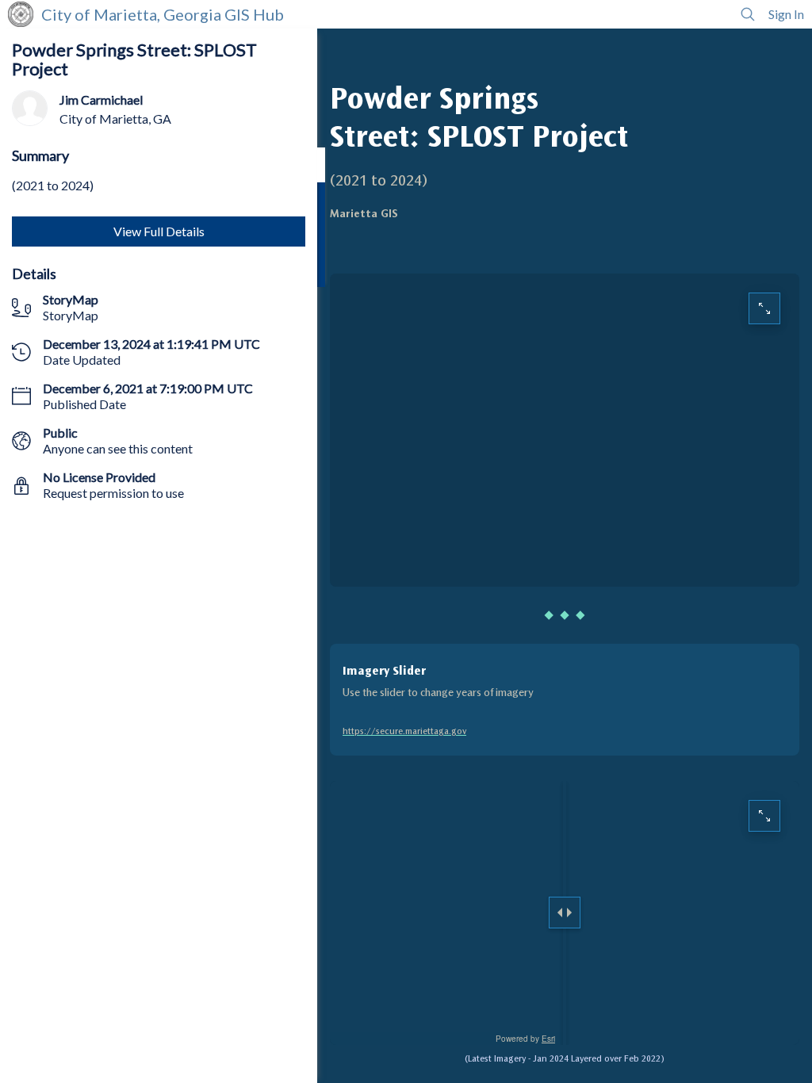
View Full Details (159, 231)
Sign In (786, 13)
